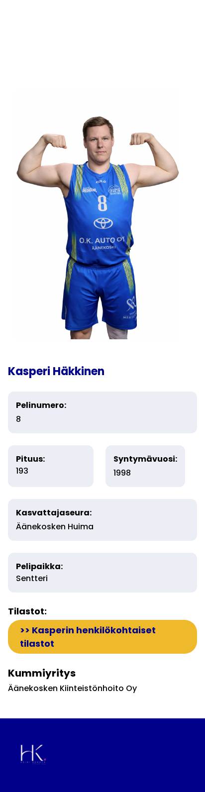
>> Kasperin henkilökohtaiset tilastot (88, 637)
